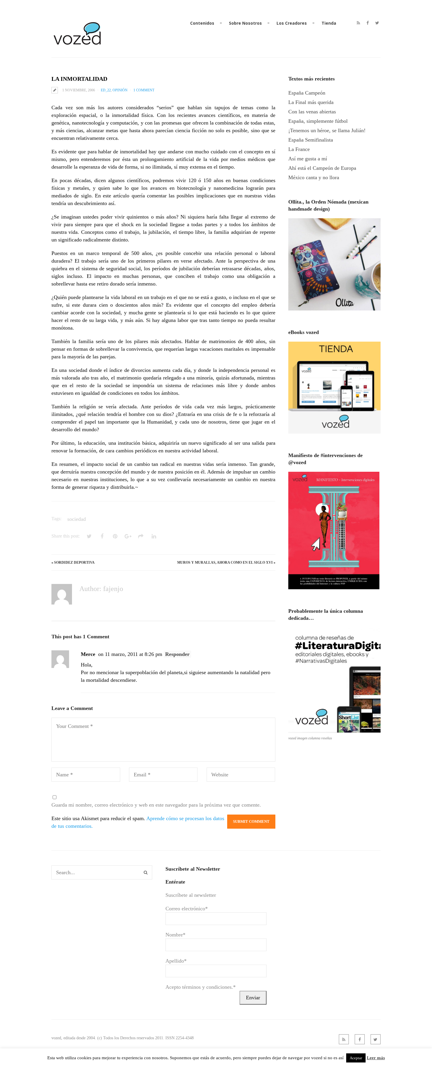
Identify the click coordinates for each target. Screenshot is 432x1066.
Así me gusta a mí (307, 159)
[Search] (145, 872)
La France (299, 149)
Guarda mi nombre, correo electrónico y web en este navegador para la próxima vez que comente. (156, 805)
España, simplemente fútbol (318, 121)
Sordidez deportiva (74, 562)
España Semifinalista (310, 140)
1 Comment (143, 90)
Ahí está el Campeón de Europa (322, 168)
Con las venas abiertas (312, 112)
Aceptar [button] (356, 1058)
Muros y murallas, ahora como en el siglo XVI (225, 562)
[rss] (358, 22)
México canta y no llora (313, 177)
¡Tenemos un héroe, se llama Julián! (327, 130)
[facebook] (367, 22)
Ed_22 (106, 90)
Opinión (120, 90)
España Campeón (306, 93)
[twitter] (377, 22)
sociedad (76, 519)
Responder (177, 654)
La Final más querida (311, 102)
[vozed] (77, 46)
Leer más (376, 1057)
